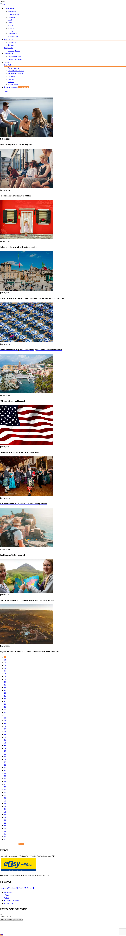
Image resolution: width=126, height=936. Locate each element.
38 (5, 759)
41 (5, 767)
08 (5, 676)
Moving (10, 31)
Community (8, 53)
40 (5, 765)
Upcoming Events (14, 51)
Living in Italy (8, 8)
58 (5, 814)
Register (15, 87)
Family (10, 20)
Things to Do (8, 48)
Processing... (18, 919)
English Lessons (13, 84)
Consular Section (13, 14)
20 (5, 709)
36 (5, 754)
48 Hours (11, 45)
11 (5, 685)
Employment (12, 17)
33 (5, 745)
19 (5, 707)
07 (5, 674)
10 (5, 682)
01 (5, 657)
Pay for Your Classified (15, 73)
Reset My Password (6, 919)
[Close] (1, 914)
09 (5, 679)
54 (5, 803)
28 (5, 732)
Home (6, 92)
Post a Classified (13, 68)
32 (5, 743)
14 (5, 693)
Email (2, 917)
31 (5, 740)
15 (5, 696)
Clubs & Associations (15, 59)
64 (5, 831)
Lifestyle (11, 28)
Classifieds (8, 65)
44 (5, 776)
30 (5, 737)
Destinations (12, 42)
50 (5, 792)
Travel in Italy (8, 39)
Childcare (11, 82)
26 (5, 726)
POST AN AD (24, 87)
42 (5, 770)
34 (5, 748)
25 (5, 723)
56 (5, 809)
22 (5, 715)
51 (5, 795)
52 (5, 798)
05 (5, 668)
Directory (7, 62)
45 (5, 778)
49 (5, 790)
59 (5, 817)
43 (5, 773)
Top (1, 935)
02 (5, 660)
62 (5, 825)
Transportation (13, 36)
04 (5, 665)
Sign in (7, 87)
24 (5, 720)
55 (5, 806)
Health (10, 22)
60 (5, 820)
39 (5, 762)
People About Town (14, 57)
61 (5, 823)
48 (5, 787)
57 (5, 812)
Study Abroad (12, 34)
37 (5, 756)
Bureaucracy (12, 11)
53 (5, 801)
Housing (11, 25)
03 (5, 662)
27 (5, 729)
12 (5, 687)
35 (5, 751)
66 (5, 836)
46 (5, 781)
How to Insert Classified (16, 71)
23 (5, 718)
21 (5, 712)
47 (5, 784)
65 (5, 834)
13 (5, 690)
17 (5, 701)
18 (5, 704)
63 (5, 828)
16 (5, 698)
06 (5, 671)
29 (5, 734)
